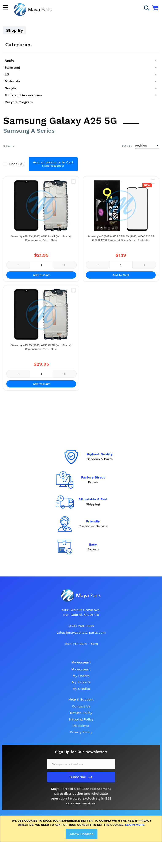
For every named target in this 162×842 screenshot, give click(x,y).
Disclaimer (81, 726)
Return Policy (81, 713)
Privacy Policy (81, 732)
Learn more (134, 824)
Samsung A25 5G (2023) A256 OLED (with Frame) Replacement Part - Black (41, 347)
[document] (81, 828)
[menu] (81, 81)
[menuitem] (81, 60)
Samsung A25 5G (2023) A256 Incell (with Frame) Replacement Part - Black (41, 238)
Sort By (127, 145)
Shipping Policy (81, 719)
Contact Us (81, 706)
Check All (17, 164)
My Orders (81, 676)
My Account (81, 669)
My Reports (81, 682)
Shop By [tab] (14, 30)
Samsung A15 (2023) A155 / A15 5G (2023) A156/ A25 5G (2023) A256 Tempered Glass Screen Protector (120, 238)
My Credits (81, 689)
